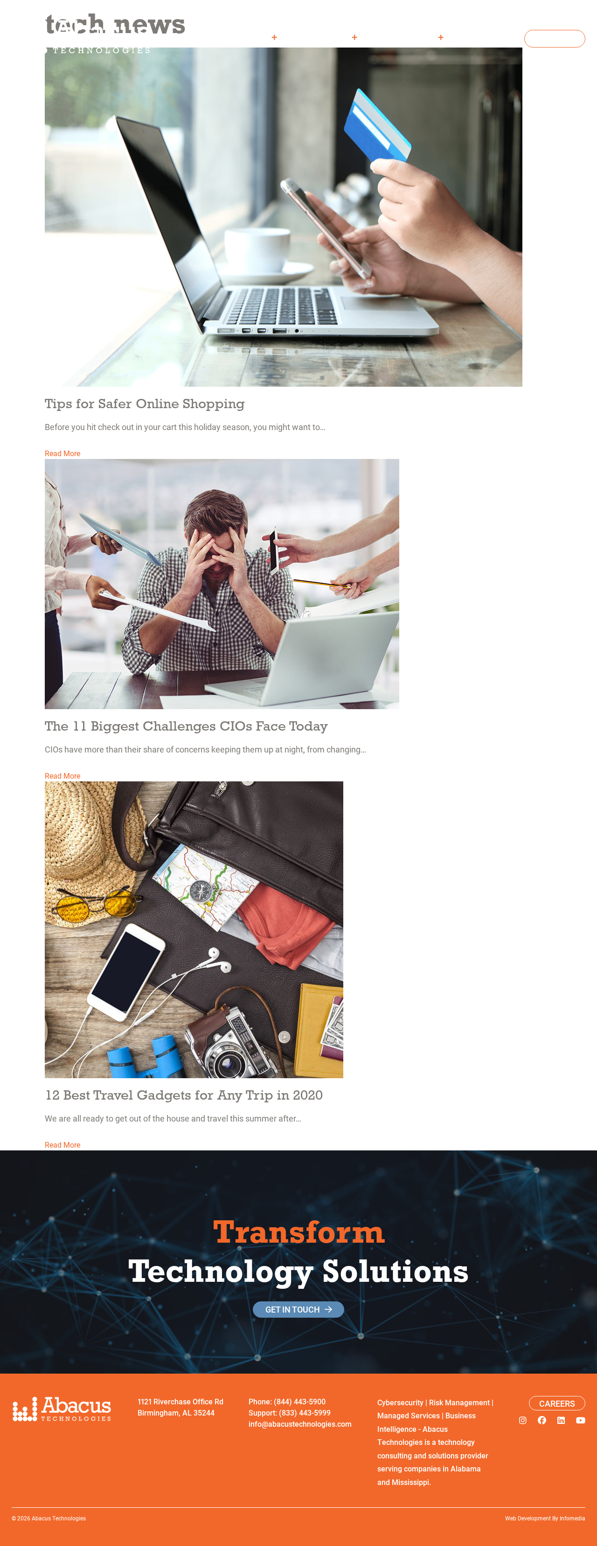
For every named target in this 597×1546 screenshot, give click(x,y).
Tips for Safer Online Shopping (145, 403)
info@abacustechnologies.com (300, 1424)
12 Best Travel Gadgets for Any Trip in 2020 (184, 1095)
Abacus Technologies (59, 1518)
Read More (62, 453)
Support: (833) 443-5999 (290, 1412)
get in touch (292, 1309)
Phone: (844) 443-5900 (287, 1401)
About (255, 36)
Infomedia (572, 1518)
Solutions (328, 36)
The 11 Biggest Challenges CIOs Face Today (186, 726)
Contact (555, 38)
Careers (490, 36)
